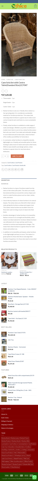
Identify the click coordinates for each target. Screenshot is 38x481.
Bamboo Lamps (15, 438)
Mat (15, 452)
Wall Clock (26, 458)
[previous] (1, 265)
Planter (28, 455)
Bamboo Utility (25, 441)
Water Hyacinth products (17, 461)
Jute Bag (24, 449)
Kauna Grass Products (7, 452)
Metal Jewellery (22, 452)
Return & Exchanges (7, 428)
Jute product (31, 449)
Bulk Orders (5, 418)
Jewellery (18, 449)
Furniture (10, 79)
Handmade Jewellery (6, 272)
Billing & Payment (6, 421)
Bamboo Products (6, 441)
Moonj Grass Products (7, 455)
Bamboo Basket (6, 438)
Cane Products (18, 162)
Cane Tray (4, 447)
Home (3, 79)
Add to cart (17, 156)
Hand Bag (4, 449)
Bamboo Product (24, 438)
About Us (4, 414)
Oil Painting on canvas (19, 455)
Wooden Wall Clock (28, 464)
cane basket (5, 444)
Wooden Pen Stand (6, 464)
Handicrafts (23, 165)
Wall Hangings (5, 461)
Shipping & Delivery (7, 424)
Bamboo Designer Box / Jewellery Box (26, 272)
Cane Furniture (20, 79)
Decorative (11, 447)
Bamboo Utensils (16, 441)
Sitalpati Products (18, 458)
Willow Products (28, 461)
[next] (37, 265)
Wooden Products (17, 464)
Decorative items (20, 447)
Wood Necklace (15, 467)
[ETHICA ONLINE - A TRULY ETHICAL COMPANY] (19, 6)
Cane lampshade (22, 444)
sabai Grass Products (7, 458)
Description (5, 180)
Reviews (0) (4, 184)
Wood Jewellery (6, 467)
